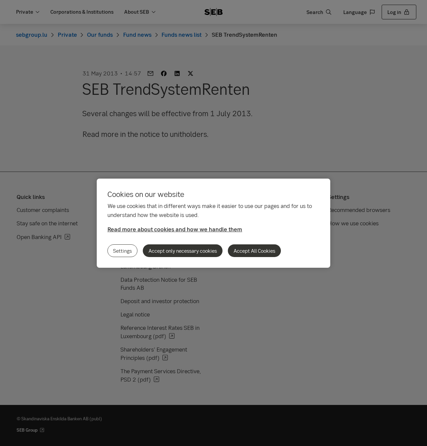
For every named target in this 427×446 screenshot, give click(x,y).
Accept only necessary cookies (182, 250)
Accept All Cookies (254, 250)
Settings (122, 250)
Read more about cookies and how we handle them (174, 229)
